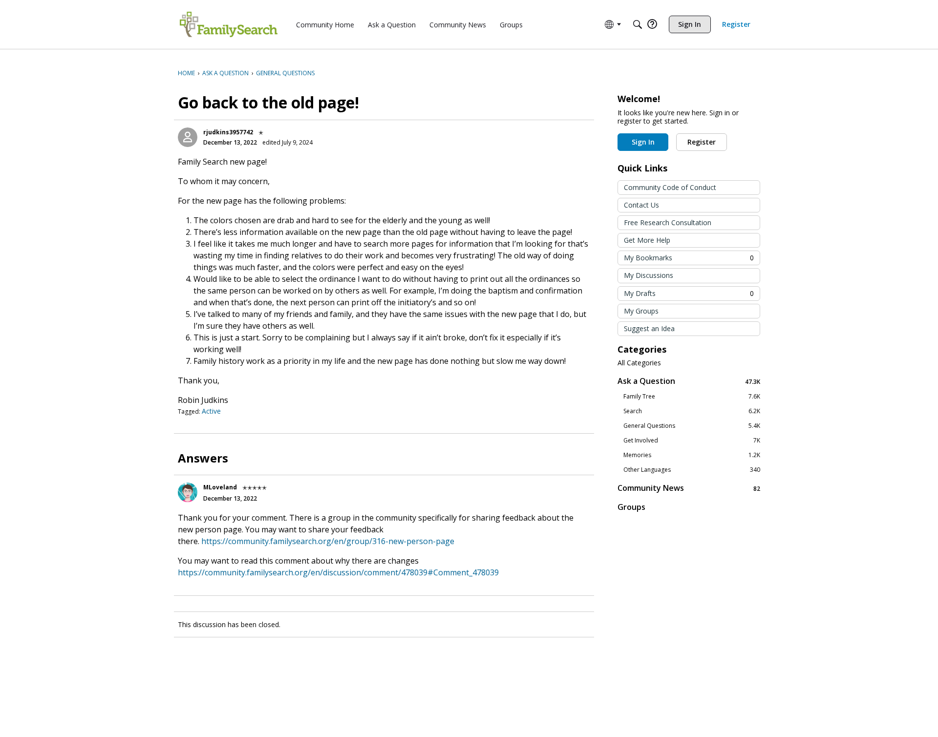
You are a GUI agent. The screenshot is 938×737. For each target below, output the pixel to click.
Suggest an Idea (649, 328)
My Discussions (648, 275)
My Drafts (689, 293)
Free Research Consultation (667, 222)
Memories (691, 455)
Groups (631, 507)
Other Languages (691, 469)
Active (211, 411)
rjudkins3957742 (228, 132)
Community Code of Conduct (670, 187)
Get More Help (647, 240)
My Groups (641, 311)
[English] (228, 24)
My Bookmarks (689, 257)
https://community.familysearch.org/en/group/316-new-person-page (327, 541)
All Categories (639, 362)
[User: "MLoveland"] (187, 492)
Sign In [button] (643, 142)
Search (691, 411)
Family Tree (691, 396)
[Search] (637, 24)
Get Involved (691, 440)
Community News (689, 488)
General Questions (691, 425)
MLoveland (220, 487)
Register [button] (701, 142)
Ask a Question (689, 381)
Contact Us (641, 205)
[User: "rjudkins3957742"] (187, 137)
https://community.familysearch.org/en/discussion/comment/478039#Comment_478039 (338, 572)
